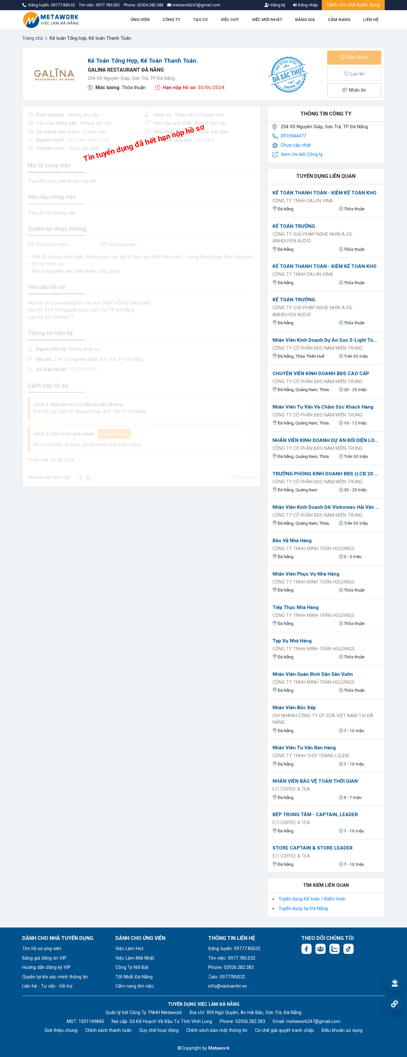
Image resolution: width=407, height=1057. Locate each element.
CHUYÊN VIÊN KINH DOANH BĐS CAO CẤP (320, 373)
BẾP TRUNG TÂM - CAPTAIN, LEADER (315, 814)
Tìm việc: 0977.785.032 (231, 958)
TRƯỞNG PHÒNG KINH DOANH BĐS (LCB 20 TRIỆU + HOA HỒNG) (325, 474)
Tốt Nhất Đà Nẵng (134, 977)
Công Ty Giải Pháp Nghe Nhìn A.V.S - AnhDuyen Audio (313, 238)
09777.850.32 (63, 5)
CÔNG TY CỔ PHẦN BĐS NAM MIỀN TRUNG (317, 348)
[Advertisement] (141, 536)
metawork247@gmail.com (313, 1021)
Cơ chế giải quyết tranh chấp (284, 1030)
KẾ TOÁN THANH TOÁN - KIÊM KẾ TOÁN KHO (324, 193)
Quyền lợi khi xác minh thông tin (55, 977)
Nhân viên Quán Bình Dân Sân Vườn (312, 674)
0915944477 (293, 136)
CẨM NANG (339, 19)
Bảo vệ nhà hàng (292, 540)
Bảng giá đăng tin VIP (44, 958)
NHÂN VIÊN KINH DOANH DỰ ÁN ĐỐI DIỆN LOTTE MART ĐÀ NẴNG (325, 440)
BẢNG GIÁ (305, 19)
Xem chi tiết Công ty (302, 154)
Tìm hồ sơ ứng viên (41, 948)
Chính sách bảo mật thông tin (216, 1030)
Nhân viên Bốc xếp (294, 707)
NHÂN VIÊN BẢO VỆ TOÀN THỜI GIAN (315, 781)
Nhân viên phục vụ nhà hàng (305, 574)
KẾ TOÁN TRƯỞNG (293, 226)
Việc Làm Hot (129, 948)
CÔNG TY (171, 19)
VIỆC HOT (230, 19)
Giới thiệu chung (61, 1030)
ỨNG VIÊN (140, 19)
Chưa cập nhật (296, 145)
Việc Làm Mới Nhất (134, 958)
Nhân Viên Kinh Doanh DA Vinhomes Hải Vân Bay (325, 507)
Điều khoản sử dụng (341, 1030)
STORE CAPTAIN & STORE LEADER (312, 848)
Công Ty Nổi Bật (131, 967)
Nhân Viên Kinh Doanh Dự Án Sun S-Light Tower (325, 340)
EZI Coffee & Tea (291, 789)
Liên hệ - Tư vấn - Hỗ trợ (47, 986)
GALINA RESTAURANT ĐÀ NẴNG (126, 70)
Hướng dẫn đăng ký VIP (46, 967)
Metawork (219, 1048)
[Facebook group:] (320, 949)
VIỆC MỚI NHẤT (267, 19)
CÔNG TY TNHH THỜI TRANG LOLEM (310, 756)
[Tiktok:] (348, 949)
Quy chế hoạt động (159, 1030)
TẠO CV (200, 19)
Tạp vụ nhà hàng (292, 641)
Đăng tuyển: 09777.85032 (234, 948)
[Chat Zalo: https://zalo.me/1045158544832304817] (334, 949)
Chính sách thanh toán (108, 1030)
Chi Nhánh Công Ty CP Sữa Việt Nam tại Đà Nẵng (322, 719)
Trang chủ (32, 38)
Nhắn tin (357, 90)
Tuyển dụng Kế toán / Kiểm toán (312, 899)
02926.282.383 (150, 5)
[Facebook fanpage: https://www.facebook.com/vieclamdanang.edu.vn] (306, 949)
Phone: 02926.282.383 (231, 967)
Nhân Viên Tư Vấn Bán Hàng (304, 748)
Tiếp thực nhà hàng (295, 607)
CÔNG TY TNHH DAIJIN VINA (302, 201)
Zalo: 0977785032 (226, 977)
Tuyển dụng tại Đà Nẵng (303, 908)
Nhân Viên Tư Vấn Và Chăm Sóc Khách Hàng (322, 407)
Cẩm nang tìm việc (134, 986)
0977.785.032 (108, 5)
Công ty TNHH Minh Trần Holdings (313, 548)
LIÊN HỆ (370, 19)
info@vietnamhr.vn (227, 986)
